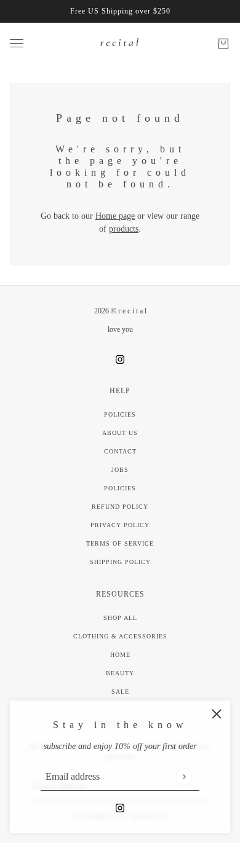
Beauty (120, 673)
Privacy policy (120, 525)
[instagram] (120, 807)
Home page (115, 216)
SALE (120, 691)
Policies (120, 414)
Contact (120, 451)
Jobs (120, 469)
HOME (120, 654)
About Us (120, 432)
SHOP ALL (120, 617)
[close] (216, 714)
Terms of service (120, 543)
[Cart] (223, 43)
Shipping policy (120, 562)
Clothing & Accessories (120, 636)
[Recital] (120, 43)
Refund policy (120, 506)
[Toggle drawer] (16, 43)
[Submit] (183, 776)
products (123, 228)
